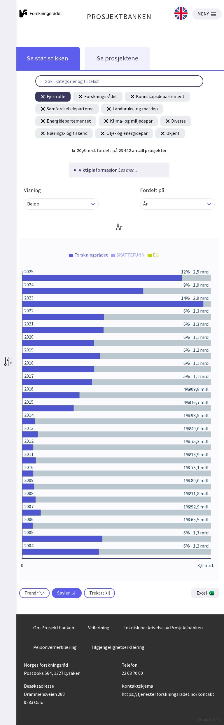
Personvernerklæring (55, 647)
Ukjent (173, 133)
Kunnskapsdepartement (160, 96)
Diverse (178, 121)
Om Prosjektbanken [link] (53, 627)
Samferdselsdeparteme (70, 108)
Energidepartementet (69, 121)
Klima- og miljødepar (131, 121)
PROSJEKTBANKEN (119, 16)
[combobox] (27, 204)
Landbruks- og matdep (135, 108)
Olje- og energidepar (127, 133)
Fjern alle (56, 96)
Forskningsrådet (100, 96)
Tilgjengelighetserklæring (117, 647)
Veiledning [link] (98, 627)
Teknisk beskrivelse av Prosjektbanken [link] (163, 627)
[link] (181, 14)
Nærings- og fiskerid (67, 133)
